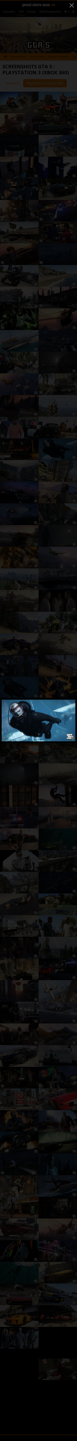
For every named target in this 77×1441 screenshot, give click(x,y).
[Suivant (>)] (67, 720)
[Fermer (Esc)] (72, 5)
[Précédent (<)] (10, 720)
